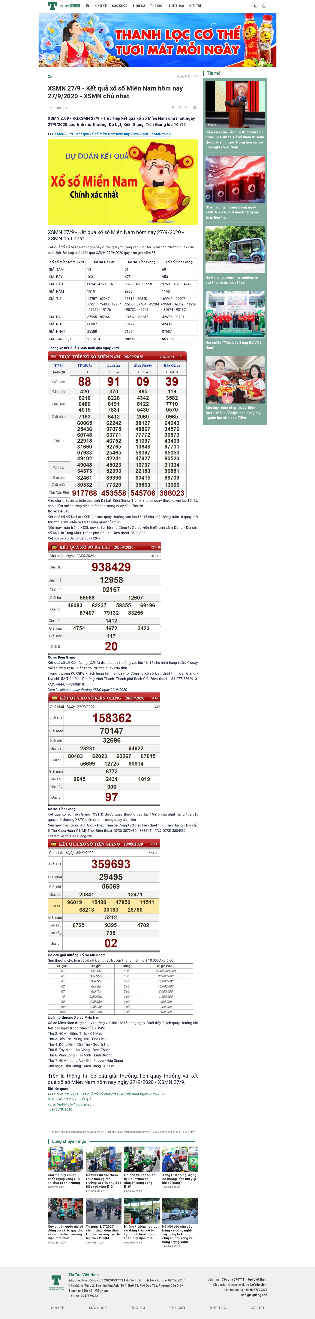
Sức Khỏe (119, 6)
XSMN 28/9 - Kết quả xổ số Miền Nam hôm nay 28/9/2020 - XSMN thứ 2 (112, 134)
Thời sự (138, 6)
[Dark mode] (256, 6)
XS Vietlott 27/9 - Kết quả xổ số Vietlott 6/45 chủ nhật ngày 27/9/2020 (108, 1094)
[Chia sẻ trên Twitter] (179, 107)
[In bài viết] (195, 108)
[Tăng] (66, 107)
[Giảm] (51, 107)
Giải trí (195, 6)
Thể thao (176, 6)
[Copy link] (187, 108)
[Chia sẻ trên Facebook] (173, 107)
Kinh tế (101, 6)
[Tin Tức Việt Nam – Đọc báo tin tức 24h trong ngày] (64, 6)
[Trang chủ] (87, 6)
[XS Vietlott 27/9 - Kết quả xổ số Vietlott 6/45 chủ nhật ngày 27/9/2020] (123, 1112)
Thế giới (156, 6)
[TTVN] (56, 1282)
